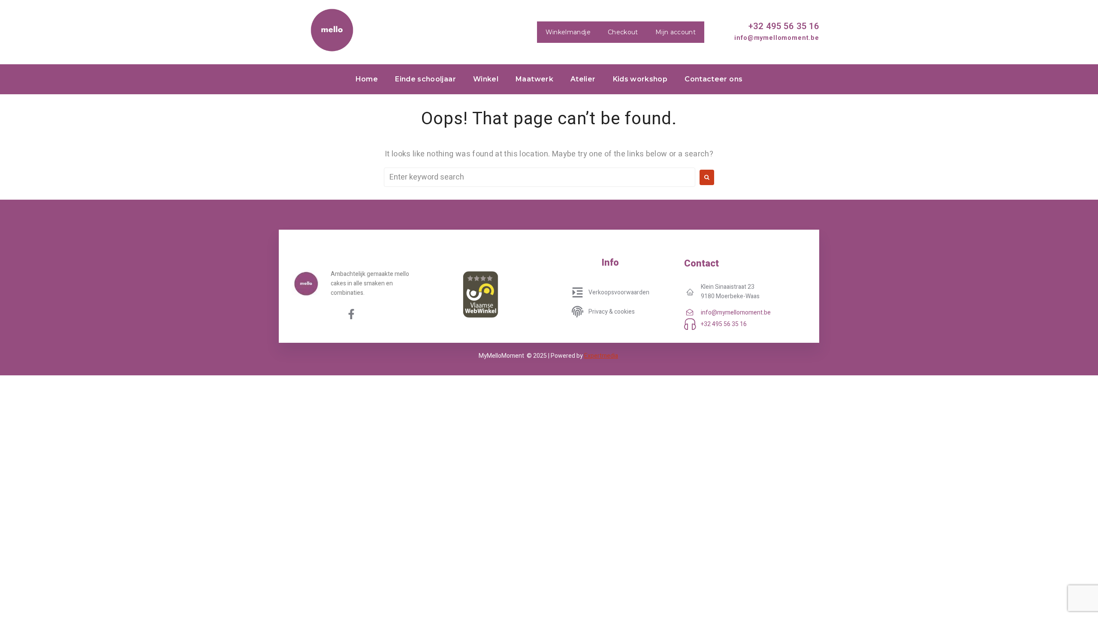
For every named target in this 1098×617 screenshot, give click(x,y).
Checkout (623, 32)
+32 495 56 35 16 (783, 26)
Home (367, 79)
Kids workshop (640, 79)
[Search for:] (539, 177)
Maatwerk (534, 79)
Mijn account (675, 32)
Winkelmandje (568, 32)
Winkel (485, 79)
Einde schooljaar (425, 79)
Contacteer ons (713, 79)
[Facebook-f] (351, 314)
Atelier (583, 79)
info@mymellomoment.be (776, 38)
